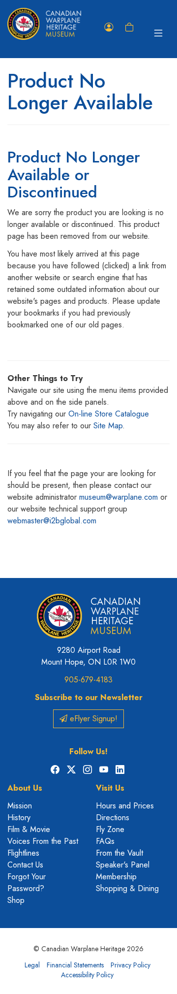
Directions (112, 817)
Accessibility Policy (87, 975)
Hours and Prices (125, 805)
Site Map (107, 425)
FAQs (105, 841)
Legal (32, 965)
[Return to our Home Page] (44, 24)
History (18, 817)
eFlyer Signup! (92, 718)
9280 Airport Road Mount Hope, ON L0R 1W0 (88, 656)
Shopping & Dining (127, 888)
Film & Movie (28, 829)
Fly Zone (110, 829)
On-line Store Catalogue (108, 413)
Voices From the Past (42, 841)
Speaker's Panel (122, 864)
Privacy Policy (130, 965)
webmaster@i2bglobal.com (51, 520)
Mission (19, 805)
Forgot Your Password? (26, 882)
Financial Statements (75, 965)
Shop (16, 900)
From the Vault (119, 853)
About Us (24, 788)
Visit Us (110, 788)
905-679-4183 (88, 679)
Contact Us (25, 864)
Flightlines (23, 853)
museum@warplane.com (118, 497)
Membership (116, 876)
